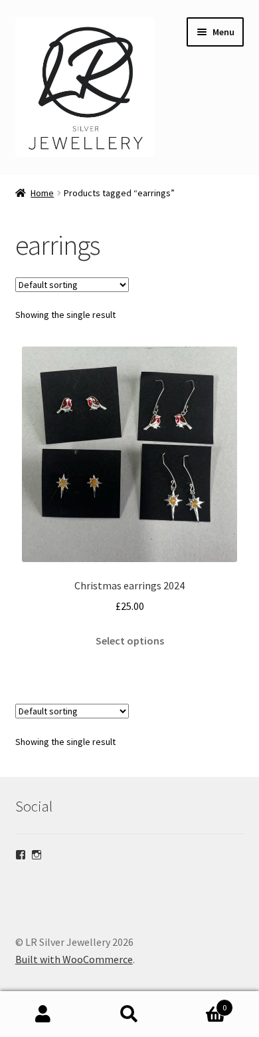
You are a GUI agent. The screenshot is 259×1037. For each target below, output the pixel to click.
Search (129, 1014)
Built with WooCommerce (74, 959)
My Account (43, 1014)
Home (42, 193)
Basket (199, 1002)
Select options (130, 640)
